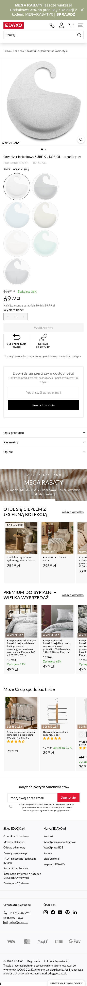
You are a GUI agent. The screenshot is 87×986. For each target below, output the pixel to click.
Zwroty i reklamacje (15, 853)
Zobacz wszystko (73, 512)
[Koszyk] (71, 25)
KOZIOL (24, 163)
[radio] (16, 186)
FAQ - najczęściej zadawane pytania (19, 860)
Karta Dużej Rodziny (15, 868)
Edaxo (7, 51)
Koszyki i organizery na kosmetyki (47, 51)
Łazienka (18, 51)
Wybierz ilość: (13, 310)
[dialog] (66, 983)
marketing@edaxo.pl (53, 973)
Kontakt (48, 836)
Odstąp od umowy (14, 847)
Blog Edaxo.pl (52, 858)
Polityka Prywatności (56, 961)
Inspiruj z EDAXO (54, 864)
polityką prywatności (60, 810)
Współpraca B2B (53, 847)
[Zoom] (81, 139)
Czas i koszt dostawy (16, 836)
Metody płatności (14, 842)
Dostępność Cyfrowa (16, 883)
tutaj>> (76, 356)
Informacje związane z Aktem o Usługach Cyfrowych (22, 876)
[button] (16, 741)
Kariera (48, 853)
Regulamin (33, 961)
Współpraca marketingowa (59, 842)
